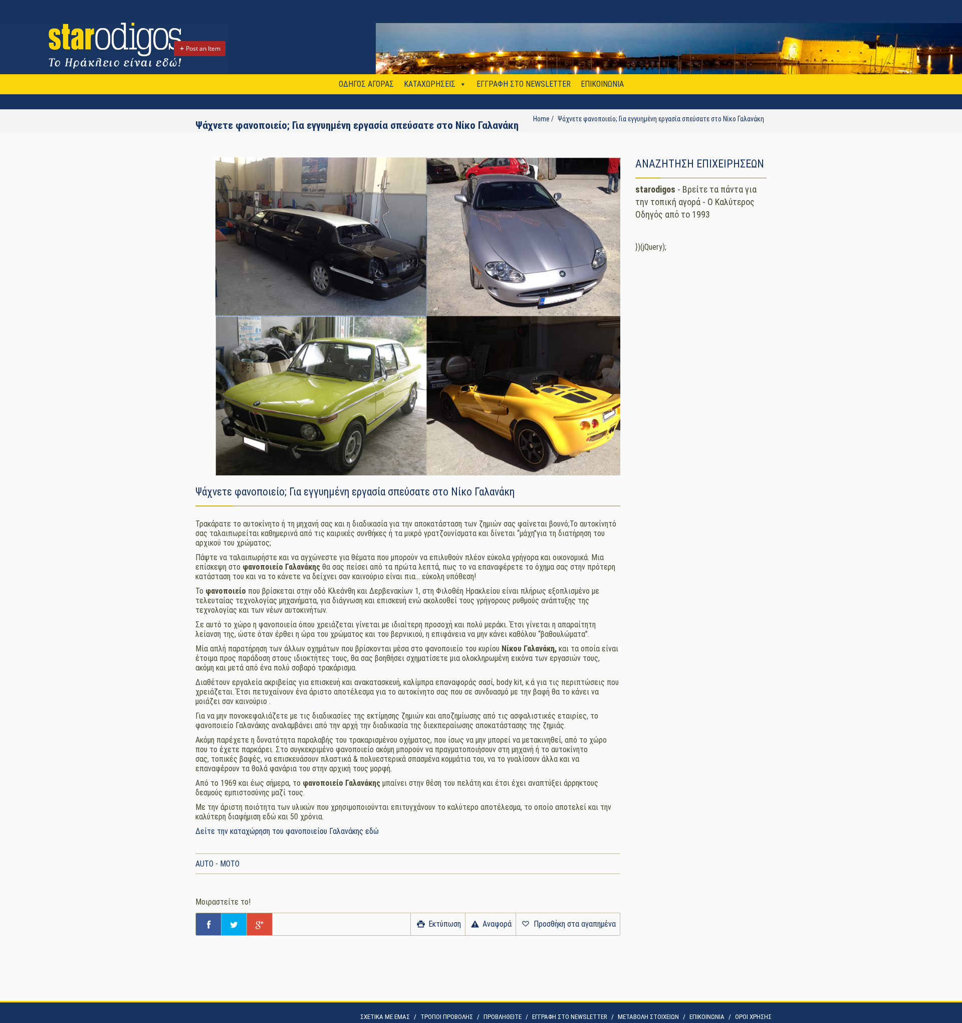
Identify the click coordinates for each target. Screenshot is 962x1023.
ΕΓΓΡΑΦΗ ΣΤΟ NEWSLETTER (523, 84)
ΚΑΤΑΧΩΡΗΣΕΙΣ (429, 84)
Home (541, 119)
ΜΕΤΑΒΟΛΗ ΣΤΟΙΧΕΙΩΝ (648, 1016)
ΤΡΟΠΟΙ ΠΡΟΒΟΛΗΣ (446, 1016)
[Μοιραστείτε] (208, 924)
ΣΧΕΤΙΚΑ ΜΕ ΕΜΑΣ (385, 1016)
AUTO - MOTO (217, 864)
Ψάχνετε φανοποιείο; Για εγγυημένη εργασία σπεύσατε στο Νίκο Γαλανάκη (661, 119)
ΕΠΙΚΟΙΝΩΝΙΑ (602, 84)
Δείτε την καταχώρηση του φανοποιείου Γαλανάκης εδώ (288, 831)
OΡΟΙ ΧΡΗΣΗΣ (753, 1016)
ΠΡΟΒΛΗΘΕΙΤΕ (503, 1016)
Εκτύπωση (443, 924)
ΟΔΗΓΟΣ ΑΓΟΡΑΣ (366, 84)
